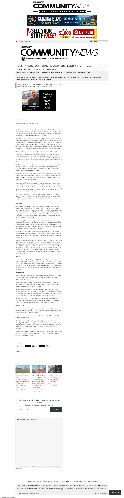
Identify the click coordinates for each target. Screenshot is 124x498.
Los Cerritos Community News (30, 493)
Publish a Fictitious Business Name (92, 77)
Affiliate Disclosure (84, 72)
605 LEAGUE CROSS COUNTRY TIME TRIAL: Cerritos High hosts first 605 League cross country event (22, 379)
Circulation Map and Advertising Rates (28, 72)
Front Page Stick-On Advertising (26, 77)
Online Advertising (73, 77)
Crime (45, 66)
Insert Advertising (43, 77)
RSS (62, 489)
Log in (95, 493)
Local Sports (24, 69)
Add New (104, 493)
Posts (99, 493)
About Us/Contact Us (23, 80)
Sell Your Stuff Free (45, 69)
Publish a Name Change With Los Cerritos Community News (59, 72)
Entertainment (75, 66)
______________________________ (62, 14)
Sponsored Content (45, 80)
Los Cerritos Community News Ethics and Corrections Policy (34, 75)
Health (89, 66)
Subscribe (34, 80)
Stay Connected (25, 41)
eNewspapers (57, 66)
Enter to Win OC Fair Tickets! (63, 75)
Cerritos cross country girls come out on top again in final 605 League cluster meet (54, 378)
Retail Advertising (78, 75)
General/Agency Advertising (94, 75)
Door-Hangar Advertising (58, 77)
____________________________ (62, 27)
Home (19, 66)
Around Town (32, 66)
